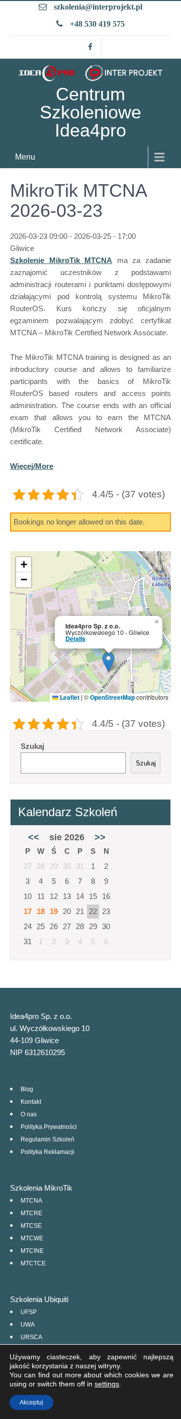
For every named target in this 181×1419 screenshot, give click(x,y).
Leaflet (68, 697)
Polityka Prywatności (49, 1126)
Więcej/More (31, 466)
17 (28, 911)
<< (33, 837)
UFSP (29, 1312)
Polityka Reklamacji (47, 1151)
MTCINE (32, 1250)
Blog (27, 1089)
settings (107, 1384)
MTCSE (31, 1225)
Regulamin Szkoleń (47, 1139)
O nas (29, 1114)
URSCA (31, 1337)
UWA (28, 1324)
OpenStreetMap (112, 697)
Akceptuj (31, 1402)
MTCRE (31, 1213)
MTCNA (31, 1200)
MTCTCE (33, 1263)
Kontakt (31, 1101)
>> (100, 837)
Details (75, 638)
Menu (25, 157)
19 (54, 911)
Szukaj (32, 746)
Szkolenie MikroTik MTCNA (61, 260)
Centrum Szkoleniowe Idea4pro (90, 112)
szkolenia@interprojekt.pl (98, 7)
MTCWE (32, 1238)
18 (41, 911)
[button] (108, 662)
